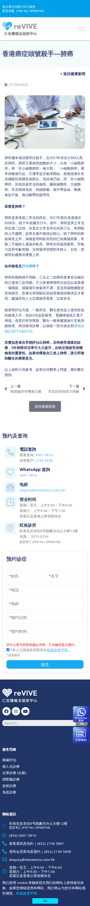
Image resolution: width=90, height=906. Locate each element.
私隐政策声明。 (59, 650)
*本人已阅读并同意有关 (40, 650)
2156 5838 (44, 460)
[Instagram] (16, 711)
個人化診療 (11, 766)
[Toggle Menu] (81, 28)
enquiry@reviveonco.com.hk (42, 490)
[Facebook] (6, 711)
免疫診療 (9, 792)
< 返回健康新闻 (72, 73)
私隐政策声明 (26, 893)
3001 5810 (44, 455)
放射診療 (9, 785)
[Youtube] (25, 711)
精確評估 (9, 760)
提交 (45, 664)
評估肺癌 (29, 266)
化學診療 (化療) (14, 772)
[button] (45, 406)
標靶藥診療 (11, 779)
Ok (45, 901)
